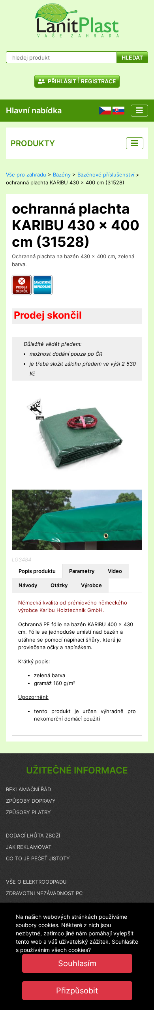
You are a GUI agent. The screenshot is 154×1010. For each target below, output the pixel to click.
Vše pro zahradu (26, 174)
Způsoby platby (28, 812)
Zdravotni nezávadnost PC (44, 893)
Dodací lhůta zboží (33, 835)
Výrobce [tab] (91, 585)
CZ (102, 110)
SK (116, 110)
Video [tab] (115, 571)
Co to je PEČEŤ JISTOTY (38, 858)
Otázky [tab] (59, 585)
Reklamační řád (28, 789)
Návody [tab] (28, 585)
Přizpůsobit (77, 990)
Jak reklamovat (28, 847)
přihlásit (61, 81)
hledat (132, 57)
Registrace (98, 81)
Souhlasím (77, 963)
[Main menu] (139, 110)
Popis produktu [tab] (37, 571)
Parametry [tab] (81, 571)
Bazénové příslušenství (105, 174)
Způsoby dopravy (31, 801)
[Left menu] (134, 143)
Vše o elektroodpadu (36, 882)
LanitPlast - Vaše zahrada (77, 20)
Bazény (62, 174)
